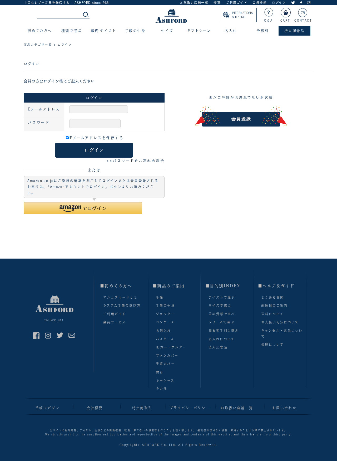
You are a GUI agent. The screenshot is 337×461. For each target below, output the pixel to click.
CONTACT (303, 20)
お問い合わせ (284, 408)
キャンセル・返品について (282, 333)
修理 (217, 2)
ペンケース (165, 322)
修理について (272, 344)
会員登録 (259, 2)
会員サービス (114, 322)
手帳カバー (165, 363)
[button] (83, 208)
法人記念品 (218, 347)
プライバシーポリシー (190, 408)
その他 (161, 388)
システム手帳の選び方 (122, 305)
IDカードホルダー (171, 347)
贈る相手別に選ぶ (224, 330)
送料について (272, 314)
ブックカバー (167, 355)
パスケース (165, 339)
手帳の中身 (165, 305)
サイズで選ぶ (220, 305)
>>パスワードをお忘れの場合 (136, 161)
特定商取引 (142, 408)
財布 (159, 372)
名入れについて (222, 339)
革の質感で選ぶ (222, 314)
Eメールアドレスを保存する (96, 138)
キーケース (165, 380)
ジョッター (165, 314)
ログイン (279, 2)
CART (285, 20)
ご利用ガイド (236, 2)
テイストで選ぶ (222, 297)
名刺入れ (163, 330)
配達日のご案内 (274, 305)
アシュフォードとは (120, 297)
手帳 (159, 297)
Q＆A (268, 20)
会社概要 (95, 408)
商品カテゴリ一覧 (38, 44)
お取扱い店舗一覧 (194, 2)
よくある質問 (272, 297)
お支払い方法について (280, 322)
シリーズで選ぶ (222, 322)
